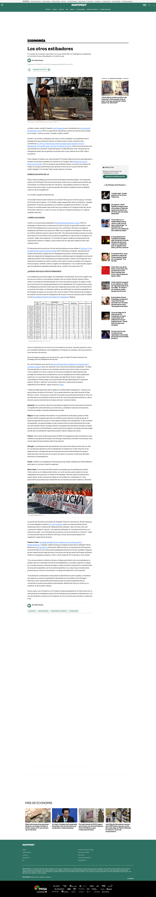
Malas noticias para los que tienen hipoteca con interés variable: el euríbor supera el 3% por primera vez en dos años (37, 827)
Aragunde (60, 128)
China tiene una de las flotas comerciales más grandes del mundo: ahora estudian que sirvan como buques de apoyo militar (119, 271)
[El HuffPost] (79, 5)
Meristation (106, 891)
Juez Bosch (97, 1)
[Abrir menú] (2, 5)
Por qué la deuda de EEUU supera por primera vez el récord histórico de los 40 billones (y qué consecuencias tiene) (91, 827)
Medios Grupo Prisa (41, 892)
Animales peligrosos (127, 1)
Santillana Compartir (84, 886)
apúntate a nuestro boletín (115, 176)
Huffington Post (60, 889)
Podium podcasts (74, 891)
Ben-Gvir (64, 1)
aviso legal (81, 855)
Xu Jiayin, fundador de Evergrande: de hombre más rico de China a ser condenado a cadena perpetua (64, 826)
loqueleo (97, 891)
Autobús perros (106, 1)
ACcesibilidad (82, 860)
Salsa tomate (81, 1)
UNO (69, 889)
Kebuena (108, 889)
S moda (89, 891)
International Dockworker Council (68, 223)
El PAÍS (57, 886)
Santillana (74, 886)
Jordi (55, 128)
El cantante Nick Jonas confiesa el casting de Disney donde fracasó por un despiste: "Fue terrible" (119, 257)
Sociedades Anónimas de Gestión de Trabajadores (50, 297)
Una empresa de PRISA (41, 887)
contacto (25, 855)
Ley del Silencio (42, 547)
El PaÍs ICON (81, 891)
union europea (43, 611)
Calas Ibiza (90, 1)
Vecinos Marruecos (36, 1)
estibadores (73, 611)
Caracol (110, 886)
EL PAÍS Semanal (95, 889)
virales (61, 9)
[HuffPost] (28, 844)
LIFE (67, 9)
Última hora (144, 5)
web (62, 385)
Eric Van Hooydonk (55, 524)
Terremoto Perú (56, 1)
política (48, 9)
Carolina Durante (72, 1)
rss (23, 860)
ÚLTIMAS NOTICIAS (105, 9)
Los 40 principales (66, 886)
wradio (75, 889)
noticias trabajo (92, 9)
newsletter (25, 857)
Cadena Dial (88, 889)
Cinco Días (82, 889)
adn (103, 886)
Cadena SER (92, 886)
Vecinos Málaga (116, 1)
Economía (36, 41)
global (54, 9)
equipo (24, 849)
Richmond (56, 891)
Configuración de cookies (86, 849)
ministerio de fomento (59, 611)
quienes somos (26, 852)
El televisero (80, 9)
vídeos (72, 9)
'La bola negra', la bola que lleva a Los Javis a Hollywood (119, 195)
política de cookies (83, 852)
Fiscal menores (46, 1)
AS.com (97, 886)
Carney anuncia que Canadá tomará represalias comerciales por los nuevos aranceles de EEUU (119, 334)
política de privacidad (84, 857)
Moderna (65, 891)
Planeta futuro (102, 889)
